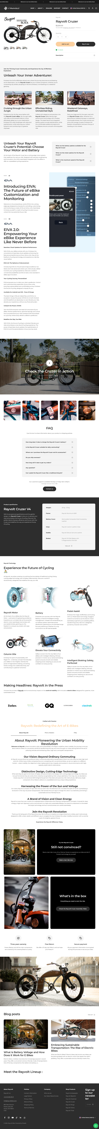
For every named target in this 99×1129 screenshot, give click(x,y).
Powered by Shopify (20, 1123)
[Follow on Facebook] (5, 1118)
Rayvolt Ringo (70, 1105)
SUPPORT (57, 8)
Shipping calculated (68, 27)
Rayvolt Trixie (70, 1110)
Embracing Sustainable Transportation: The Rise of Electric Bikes (72, 1047)
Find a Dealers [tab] (49, 732)
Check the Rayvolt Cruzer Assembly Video (73, 909)
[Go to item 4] (24, 48)
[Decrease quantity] (58, 37)
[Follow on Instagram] (9, 1118)
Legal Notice (28, 1096)
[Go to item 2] (12, 48)
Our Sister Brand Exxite (51, 1096)
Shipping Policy (29, 1105)
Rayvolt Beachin (71, 1096)
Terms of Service (29, 1107)
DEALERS (49, 8)
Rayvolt (58, 17)
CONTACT (65, 8)
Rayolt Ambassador (72, 1093)
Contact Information (30, 1093)
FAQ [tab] (75, 732)
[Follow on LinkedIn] (20, 1118)
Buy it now (85, 44)
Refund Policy (28, 1102)
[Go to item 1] (6, 48)
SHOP (32, 8)
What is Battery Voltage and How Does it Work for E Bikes (24, 1054)
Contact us (49, 489)
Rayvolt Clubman (71, 1099)
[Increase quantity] (66, 37)
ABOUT (40, 8)
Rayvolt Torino (70, 1107)
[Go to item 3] (18, 48)
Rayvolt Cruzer (70, 1102)
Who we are (48, 1093)
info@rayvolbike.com (10, 1101)
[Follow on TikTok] (17, 1118)
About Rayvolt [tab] (23, 732)
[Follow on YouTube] (13, 1118)
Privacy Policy (28, 1099)
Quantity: (58, 33)
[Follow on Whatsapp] (24, 1118)
